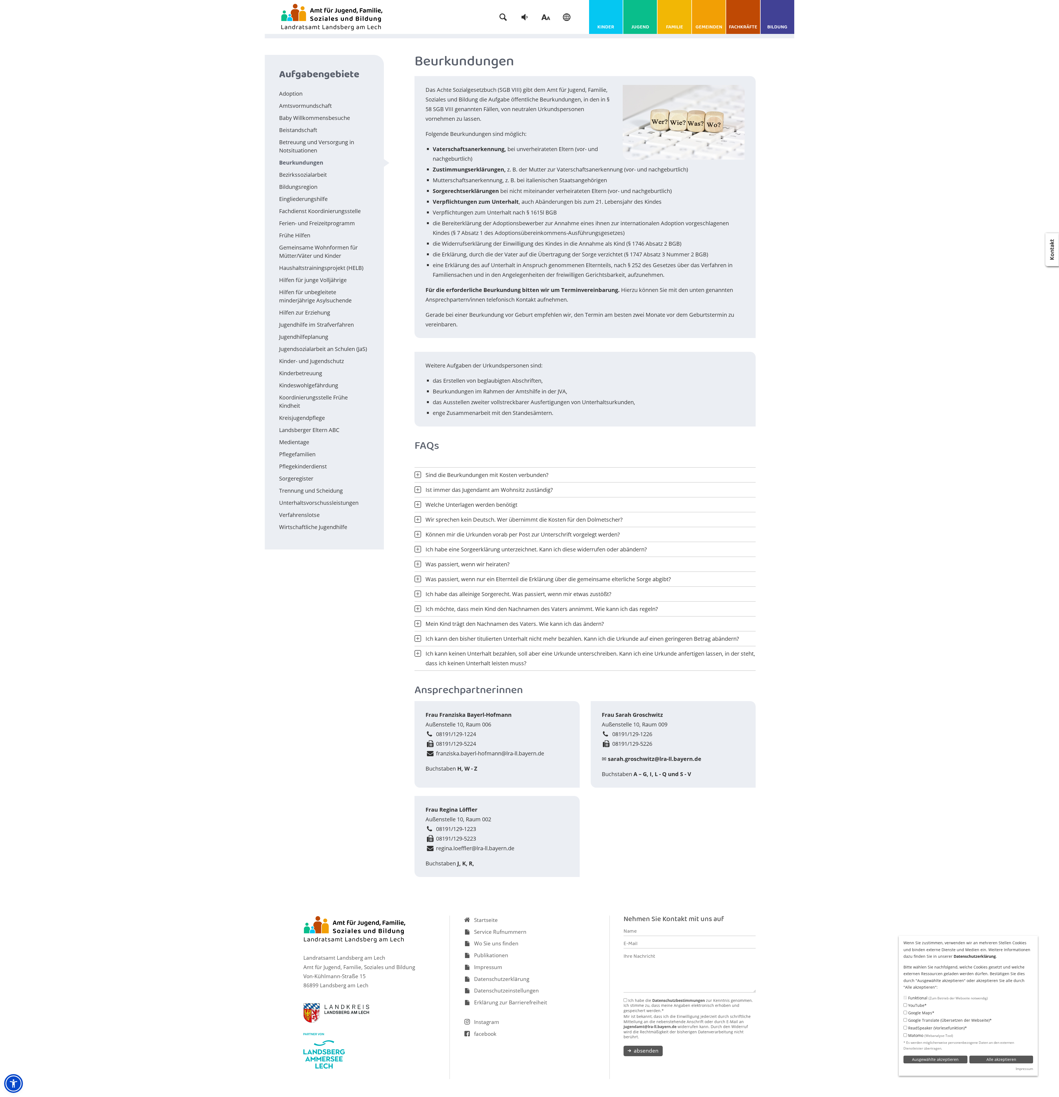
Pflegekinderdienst (303, 466)
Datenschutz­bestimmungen (678, 1000)
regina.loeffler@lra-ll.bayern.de (475, 848)
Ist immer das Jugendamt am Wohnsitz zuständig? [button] (489, 489)
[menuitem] (503, 17)
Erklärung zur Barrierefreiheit (510, 1002)
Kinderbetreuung (300, 373)
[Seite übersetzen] (567, 17)
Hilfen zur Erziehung (304, 312)
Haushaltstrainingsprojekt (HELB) (321, 268)
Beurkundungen (301, 162)
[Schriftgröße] (545, 17)
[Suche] (503, 17)
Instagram (486, 1022)
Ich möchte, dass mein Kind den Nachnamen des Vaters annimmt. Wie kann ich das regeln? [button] (542, 609)
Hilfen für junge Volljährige (313, 280)
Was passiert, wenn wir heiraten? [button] (468, 564)
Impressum (488, 967)
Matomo (930, 1035)
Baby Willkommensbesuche (314, 118)
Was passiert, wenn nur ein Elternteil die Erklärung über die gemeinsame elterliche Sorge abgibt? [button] (548, 579)
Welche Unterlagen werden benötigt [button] (471, 504)
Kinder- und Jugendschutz (311, 361)
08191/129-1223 (456, 829)
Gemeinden (709, 27)
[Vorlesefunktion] (524, 17)
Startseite (486, 920)
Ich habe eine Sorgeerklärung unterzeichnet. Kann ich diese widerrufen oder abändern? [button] (536, 549)
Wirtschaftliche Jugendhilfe (313, 527)
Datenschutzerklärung (501, 979)
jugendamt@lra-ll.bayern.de (650, 1026)
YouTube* (917, 1005)
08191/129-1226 (632, 734)
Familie (674, 27)
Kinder (605, 27)
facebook (485, 1033)
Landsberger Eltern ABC (309, 430)
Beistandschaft (298, 130)
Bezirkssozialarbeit (303, 174)
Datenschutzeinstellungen (506, 990)
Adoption (291, 93)
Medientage (294, 442)
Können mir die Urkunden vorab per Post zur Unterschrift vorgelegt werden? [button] (523, 534)
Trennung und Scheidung (311, 490)
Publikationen (491, 955)
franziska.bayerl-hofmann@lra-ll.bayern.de (490, 753)
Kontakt (1053, 249)
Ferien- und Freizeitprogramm (317, 223)
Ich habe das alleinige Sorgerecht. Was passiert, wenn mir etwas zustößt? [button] (518, 594)
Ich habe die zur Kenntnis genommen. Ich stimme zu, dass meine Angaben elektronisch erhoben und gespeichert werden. (688, 1005)
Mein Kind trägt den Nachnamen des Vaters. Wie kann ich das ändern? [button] (515, 623)
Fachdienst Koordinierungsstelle (320, 211)
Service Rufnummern (500, 931)
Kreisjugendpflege (302, 418)
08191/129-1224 (456, 734)
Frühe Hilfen (294, 235)
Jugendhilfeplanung (303, 336)
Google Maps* (920, 1012)
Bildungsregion (298, 187)
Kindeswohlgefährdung (308, 385)
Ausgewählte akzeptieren (935, 1059)
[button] (14, 1083)
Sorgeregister (296, 478)
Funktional (947, 998)
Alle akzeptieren (1001, 1059)
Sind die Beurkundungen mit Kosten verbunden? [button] (487, 475)
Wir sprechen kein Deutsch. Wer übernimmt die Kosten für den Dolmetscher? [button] (524, 519)
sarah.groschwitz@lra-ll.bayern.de (654, 759)
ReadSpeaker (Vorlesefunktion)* (937, 1028)
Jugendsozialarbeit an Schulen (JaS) (323, 349)
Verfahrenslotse (299, 515)
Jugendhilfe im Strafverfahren (316, 324)
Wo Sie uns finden (496, 943)
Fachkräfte (743, 27)
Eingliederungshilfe (303, 199)
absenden (645, 1050)
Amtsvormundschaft (305, 105)
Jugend (640, 27)
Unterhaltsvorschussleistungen (319, 502)
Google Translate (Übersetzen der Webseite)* (949, 1020)
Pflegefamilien (297, 454)
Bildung (777, 27)
